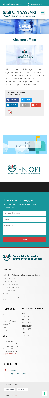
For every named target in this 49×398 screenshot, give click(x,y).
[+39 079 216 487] (29, 4)
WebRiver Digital (16, 395)
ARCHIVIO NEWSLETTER (24, 144)
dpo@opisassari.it (9, 354)
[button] (43, 13)
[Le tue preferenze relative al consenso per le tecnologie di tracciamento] (44, 393)
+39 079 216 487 (37, 4)
